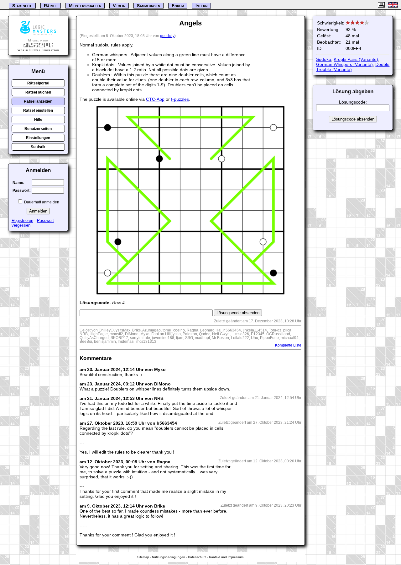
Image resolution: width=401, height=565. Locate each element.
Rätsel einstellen (38, 110)
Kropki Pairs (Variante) (356, 59)
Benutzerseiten (38, 129)
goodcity (167, 36)
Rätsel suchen (38, 92)
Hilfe (38, 119)
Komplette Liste (288, 345)
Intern (201, 5)
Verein (119, 5)
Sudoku (323, 59)
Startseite (22, 5)
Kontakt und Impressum (226, 557)
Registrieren (22, 220)
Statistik (38, 147)
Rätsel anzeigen (38, 101)
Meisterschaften (85, 5)
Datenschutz (197, 557)
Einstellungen (38, 138)
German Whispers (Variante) (344, 64)
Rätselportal (38, 83)
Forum (178, 5)
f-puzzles (180, 99)
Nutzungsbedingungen (168, 557)
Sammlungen (148, 5)
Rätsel (50, 5)
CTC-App (155, 99)
